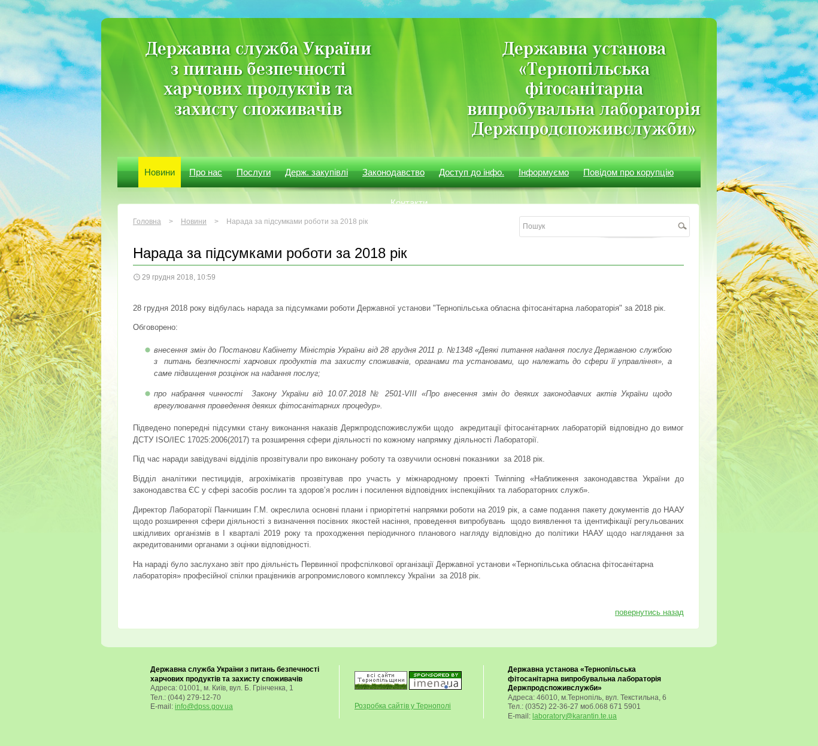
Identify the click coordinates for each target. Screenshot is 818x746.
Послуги (254, 172)
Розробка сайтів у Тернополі (403, 706)
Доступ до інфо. (471, 172)
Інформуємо (544, 172)
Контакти (409, 203)
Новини (159, 172)
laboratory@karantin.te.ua (574, 716)
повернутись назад (649, 612)
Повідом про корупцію (628, 172)
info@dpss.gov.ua (204, 706)
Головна (147, 221)
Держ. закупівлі (316, 172)
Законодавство (393, 172)
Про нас (205, 172)
